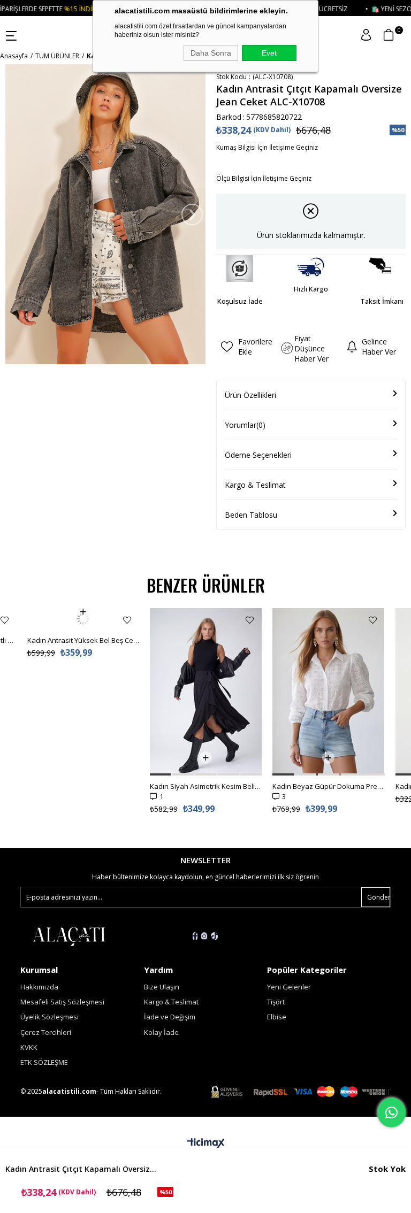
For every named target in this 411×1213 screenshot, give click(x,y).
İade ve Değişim (169, 1017)
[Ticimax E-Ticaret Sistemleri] (206, 1143)
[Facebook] (195, 936)
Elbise (276, 1017)
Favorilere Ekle (5, 620)
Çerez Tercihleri (45, 1032)
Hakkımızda (39, 987)
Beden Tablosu (251, 515)
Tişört (276, 1002)
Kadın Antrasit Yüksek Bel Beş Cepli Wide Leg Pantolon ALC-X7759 (83, 619)
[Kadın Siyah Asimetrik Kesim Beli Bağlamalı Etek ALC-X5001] (206, 692)
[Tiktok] (214, 936)
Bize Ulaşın (161, 987)
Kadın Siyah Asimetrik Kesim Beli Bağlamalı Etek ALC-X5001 (206, 786)
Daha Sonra (211, 53)
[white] (68, 936)
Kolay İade (161, 1032)
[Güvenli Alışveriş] (301, 1092)
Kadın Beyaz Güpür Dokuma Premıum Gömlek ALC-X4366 (328, 786)
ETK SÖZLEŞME (44, 1062)
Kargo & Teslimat (255, 485)
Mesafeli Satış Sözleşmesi (62, 1002)
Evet (269, 53)
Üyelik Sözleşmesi (49, 1017)
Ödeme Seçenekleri (258, 455)
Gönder (378, 897)
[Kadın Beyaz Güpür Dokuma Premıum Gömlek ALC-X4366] (328, 692)
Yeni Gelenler (289, 987)
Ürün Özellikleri (250, 395)
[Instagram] (204, 936)
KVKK (28, 1047)
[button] (160, 774)
